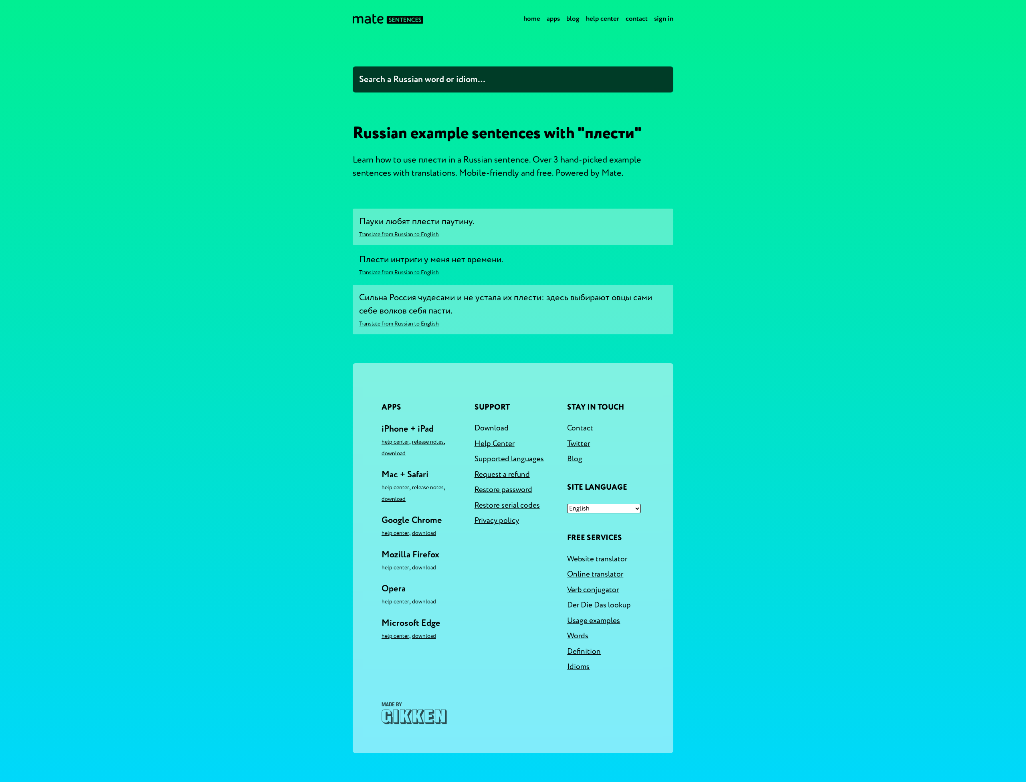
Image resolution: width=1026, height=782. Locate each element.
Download (394, 453)
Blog (573, 18)
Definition (584, 651)
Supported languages (509, 459)
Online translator (595, 574)
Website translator (597, 559)
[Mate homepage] (388, 19)
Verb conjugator (593, 590)
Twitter (578, 443)
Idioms (578, 666)
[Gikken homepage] (414, 713)
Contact (637, 18)
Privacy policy (497, 520)
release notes (428, 441)
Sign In (663, 18)
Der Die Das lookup (599, 605)
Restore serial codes (507, 505)
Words (577, 636)
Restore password (503, 490)
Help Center (602, 18)
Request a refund (502, 474)
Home (531, 18)
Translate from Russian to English (399, 234)
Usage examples (593, 620)
